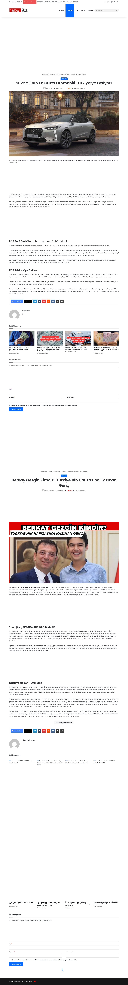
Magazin (90, 10)
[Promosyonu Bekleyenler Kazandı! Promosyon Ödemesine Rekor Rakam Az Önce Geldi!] (106, 338)
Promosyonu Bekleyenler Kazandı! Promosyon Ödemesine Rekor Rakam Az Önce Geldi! (106, 349)
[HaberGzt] (18, 10)
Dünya (83, 10)
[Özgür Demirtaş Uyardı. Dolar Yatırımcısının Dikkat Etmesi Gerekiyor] (21, 338)
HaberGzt (49, 88)
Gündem (61, 10)
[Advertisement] (56, 31)
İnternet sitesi (70, 397)
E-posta (12, 397)
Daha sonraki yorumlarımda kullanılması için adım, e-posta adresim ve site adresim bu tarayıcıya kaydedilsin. (44, 405)
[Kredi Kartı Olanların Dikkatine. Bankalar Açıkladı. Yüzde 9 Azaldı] (78, 338)
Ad (10, 389)
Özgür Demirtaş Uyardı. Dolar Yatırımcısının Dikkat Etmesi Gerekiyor (19, 349)
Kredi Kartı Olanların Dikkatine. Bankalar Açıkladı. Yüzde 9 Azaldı (76, 348)
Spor (76, 10)
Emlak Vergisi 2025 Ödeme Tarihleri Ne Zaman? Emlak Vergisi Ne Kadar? (58, 2)
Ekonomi (70, 10)
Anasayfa (46, 74)
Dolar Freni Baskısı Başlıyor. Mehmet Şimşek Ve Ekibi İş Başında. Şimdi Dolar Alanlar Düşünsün (49, 349)
